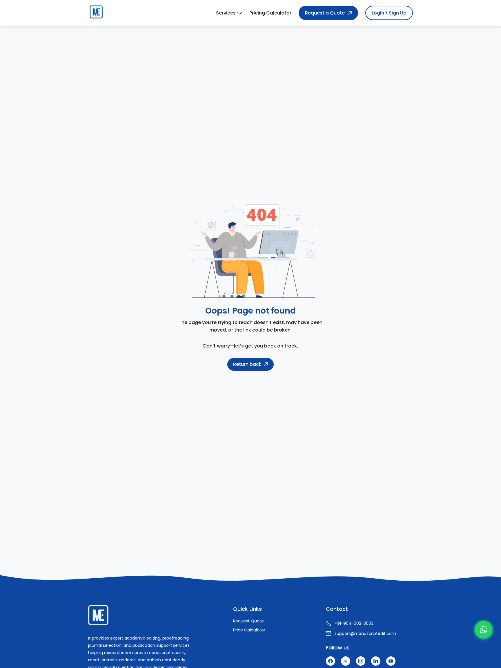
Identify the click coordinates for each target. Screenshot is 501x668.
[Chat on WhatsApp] (483, 629)
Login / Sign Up (389, 13)
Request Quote (248, 621)
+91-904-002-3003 (354, 623)
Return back (247, 364)
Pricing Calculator (270, 13)
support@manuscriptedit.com (365, 633)
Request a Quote (325, 13)
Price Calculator (249, 630)
